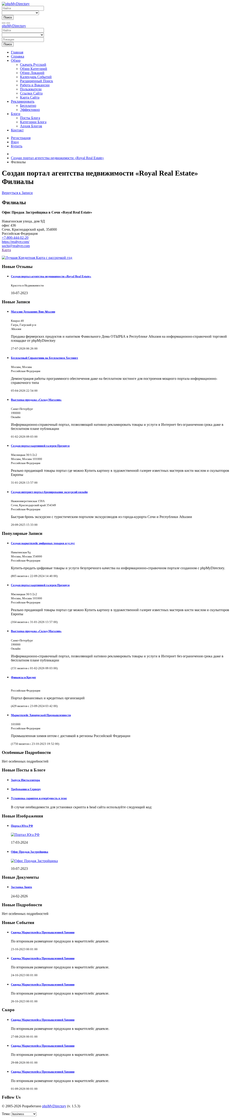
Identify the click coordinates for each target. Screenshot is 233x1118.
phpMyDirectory (14, 26)
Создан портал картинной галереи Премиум (40, 445)
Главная (17, 52)
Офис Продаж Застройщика (29, 851)
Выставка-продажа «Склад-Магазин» (36, 399)
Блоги (15, 114)
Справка (17, 56)
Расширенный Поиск (36, 81)
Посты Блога (30, 118)
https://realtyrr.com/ (15, 242)
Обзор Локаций (32, 73)
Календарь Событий (36, 77)
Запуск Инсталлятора (25, 780)
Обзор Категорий (33, 69)
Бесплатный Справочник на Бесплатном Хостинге (44, 358)
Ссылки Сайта (31, 93)
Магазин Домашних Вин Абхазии (33, 311)
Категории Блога (33, 122)
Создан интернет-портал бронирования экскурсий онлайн (49, 492)
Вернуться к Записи (17, 193)
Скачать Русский (33, 64)
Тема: (6, 1114)
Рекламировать (22, 101)
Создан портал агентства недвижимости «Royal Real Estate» (51, 276)
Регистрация (20, 138)
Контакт (17, 130)
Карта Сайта (29, 97)
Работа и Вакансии (35, 85)
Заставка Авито (21, 887)
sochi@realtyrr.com (16, 246)
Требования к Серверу (26, 789)
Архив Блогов (31, 126)
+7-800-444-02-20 (15, 238)
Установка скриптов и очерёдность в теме (39, 798)
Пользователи (31, 89)
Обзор (15, 60)
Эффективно (30, 110)
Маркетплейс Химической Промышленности (41, 715)
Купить (16, 146)
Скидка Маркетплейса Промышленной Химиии (42, 932)
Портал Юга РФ (22, 825)
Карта (6, 250)
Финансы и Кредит (23, 677)
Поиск (8, 17)
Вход (15, 142)
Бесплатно (28, 105)
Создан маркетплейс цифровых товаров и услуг (43, 543)
